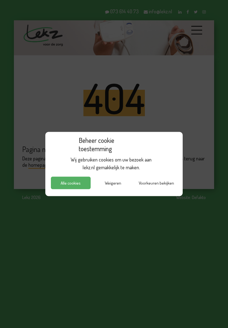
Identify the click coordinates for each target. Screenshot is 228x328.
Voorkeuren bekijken (156, 182)
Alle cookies (71, 182)
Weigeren (113, 182)
